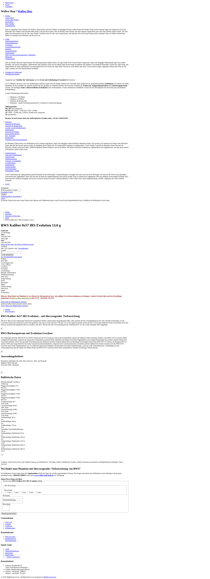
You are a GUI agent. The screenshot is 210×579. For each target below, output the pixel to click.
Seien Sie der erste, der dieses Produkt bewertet (17, 244)
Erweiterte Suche (7, 192)
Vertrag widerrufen (12, 557)
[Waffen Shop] (24, 11)
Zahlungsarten (10, 528)
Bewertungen (10, 311)
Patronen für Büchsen (12, 216)
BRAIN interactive (50, 577)
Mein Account (10, 537)
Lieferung (8, 526)
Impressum (9, 553)
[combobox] (11, 190)
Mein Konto (9, 3)
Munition (8, 214)
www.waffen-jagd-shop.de (43, 475)
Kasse (7, 5)
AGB (7, 549)
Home (7, 212)
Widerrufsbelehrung (12, 551)
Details (7, 309)
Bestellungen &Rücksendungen (10, 540)
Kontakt (8, 524)
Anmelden (8, 7)
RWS (7, 218)
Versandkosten (23, 248)
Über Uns (8, 522)
